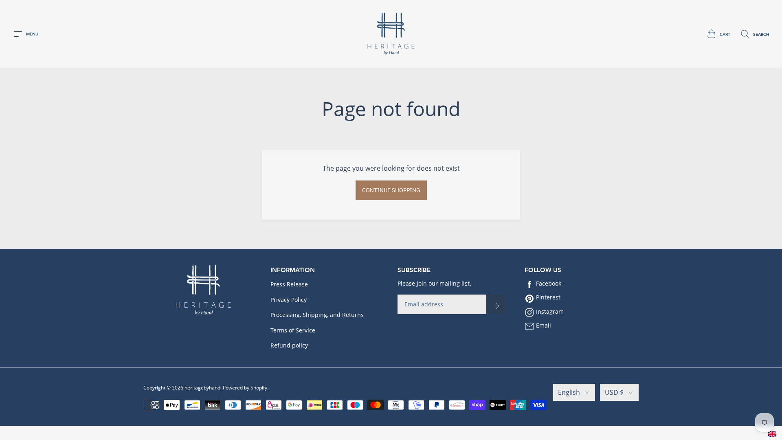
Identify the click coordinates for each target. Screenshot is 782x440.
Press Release (289, 284)
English (569, 392)
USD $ (614, 392)
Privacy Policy (288, 300)
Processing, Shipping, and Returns (317, 315)
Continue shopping (391, 190)
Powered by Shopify (245, 387)
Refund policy (289, 345)
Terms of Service (292, 330)
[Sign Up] (496, 304)
